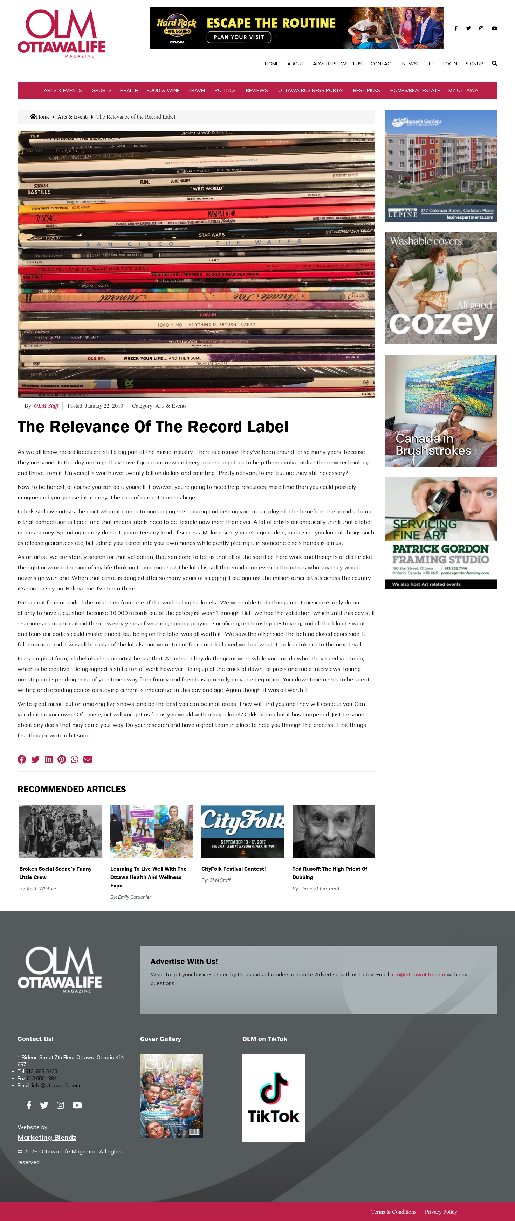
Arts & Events (63, 90)
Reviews (257, 90)
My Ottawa (463, 90)
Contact (382, 64)
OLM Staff (46, 405)
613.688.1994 (42, 1078)
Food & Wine (163, 90)
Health (129, 90)
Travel (197, 90)
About (295, 64)
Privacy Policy (441, 1211)
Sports (102, 90)
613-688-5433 (41, 1071)
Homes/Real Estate (415, 90)
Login (450, 64)
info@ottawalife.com (417, 974)
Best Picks (366, 90)
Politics (225, 90)
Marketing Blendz (47, 1137)
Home (272, 64)
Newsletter (418, 64)
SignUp (474, 64)
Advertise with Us (337, 64)
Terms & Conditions (393, 1211)
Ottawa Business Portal (311, 90)
